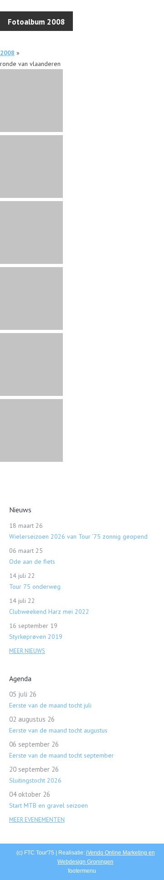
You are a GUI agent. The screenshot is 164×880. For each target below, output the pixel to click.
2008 (7, 53)
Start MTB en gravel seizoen (48, 805)
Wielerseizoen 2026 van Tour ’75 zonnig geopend (78, 536)
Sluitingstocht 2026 (35, 780)
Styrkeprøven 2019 (35, 636)
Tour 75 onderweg (35, 586)
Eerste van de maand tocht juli (50, 705)
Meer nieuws (27, 651)
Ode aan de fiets (32, 561)
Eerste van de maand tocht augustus (58, 730)
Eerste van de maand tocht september (61, 755)
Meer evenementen (37, 820)
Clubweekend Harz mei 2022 (49, 611)
